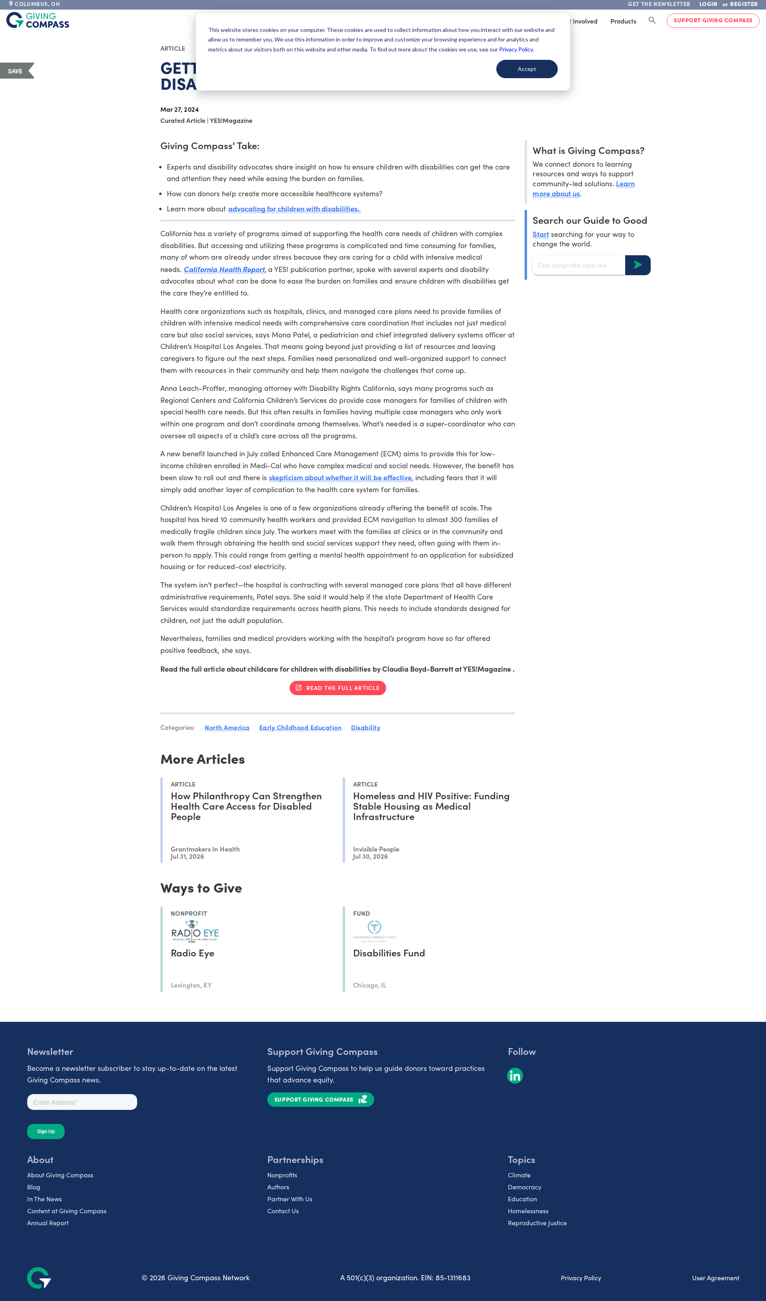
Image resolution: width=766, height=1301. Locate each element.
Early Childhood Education (300, 727)
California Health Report (224, 269)
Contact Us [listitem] (283, 1210)
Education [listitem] (522, 1199)
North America (227, 727)
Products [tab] (623, 20)
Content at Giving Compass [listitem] (67, 1210)
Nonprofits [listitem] (282, 1175)
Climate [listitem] (519, 1175)
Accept (527, 68)
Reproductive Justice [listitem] (537, 1222)
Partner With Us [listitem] (289, 1199)
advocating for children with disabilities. (294, 208)
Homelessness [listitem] (528, 1210)
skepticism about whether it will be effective (340, 477)
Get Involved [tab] (579, 20)
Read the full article (343, 688)
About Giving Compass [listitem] (60, 1175)
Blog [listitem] (33, 1187)
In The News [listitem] (44, 1199)
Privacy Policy (581, 1277)
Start (541, 234)
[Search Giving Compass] (652, 20)
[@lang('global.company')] (37, 20)
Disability (365, 727)
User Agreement (715, 1277)
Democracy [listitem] (524, 1187)
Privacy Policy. (516, 49)
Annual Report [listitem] (48, 1222)
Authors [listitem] (278, 1187)
